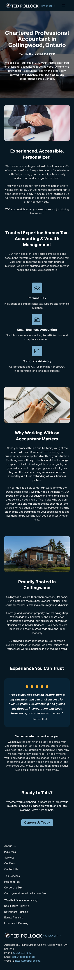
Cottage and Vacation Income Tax (25, 893)
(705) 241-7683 (22, 952)
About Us (10, 845)
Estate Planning (13, 917)
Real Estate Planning (16, 905)
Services (9, 857)
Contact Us (11, 869)
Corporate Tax (13, 887)
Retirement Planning (16, 911)
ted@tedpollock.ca (23, 956)
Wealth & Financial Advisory (21, 900)
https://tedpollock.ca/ (28, 960)
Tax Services (12, 875)
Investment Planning (16, 923)
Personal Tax (12, 881)
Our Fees (9, 863)
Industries (10, 851)
